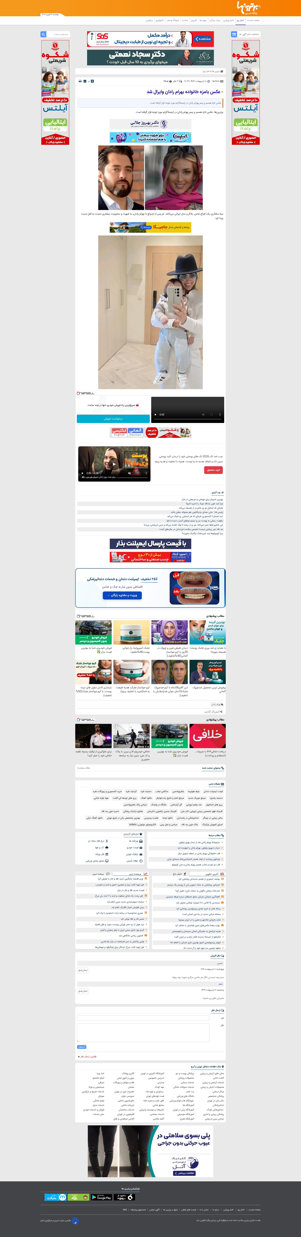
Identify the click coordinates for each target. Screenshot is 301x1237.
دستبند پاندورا (216, 798)
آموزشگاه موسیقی (185, 1114)
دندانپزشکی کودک (215, 1110)
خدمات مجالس (157, 1114)
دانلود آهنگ (146, 798)
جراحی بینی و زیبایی (214, 1119)
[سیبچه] (124, 1198)
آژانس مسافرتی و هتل (123, 1119)
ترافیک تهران (132, 854)
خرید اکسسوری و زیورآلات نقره (107, 791)
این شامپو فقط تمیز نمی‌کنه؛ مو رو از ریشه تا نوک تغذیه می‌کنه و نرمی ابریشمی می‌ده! (183, 525)
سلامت (185, 20)
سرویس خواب (127, 1096)
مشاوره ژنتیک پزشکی (133, 811)
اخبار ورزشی (228, 20)
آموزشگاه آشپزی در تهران (152, 1073)
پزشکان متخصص (216, 1096)
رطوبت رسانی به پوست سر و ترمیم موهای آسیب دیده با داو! (195, 521)
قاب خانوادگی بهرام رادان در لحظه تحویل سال (199, 853)
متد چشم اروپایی (194, 805)
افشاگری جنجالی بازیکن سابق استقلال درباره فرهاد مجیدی (193, 897)
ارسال (82, 1047)
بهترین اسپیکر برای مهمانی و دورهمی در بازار (202, 499)
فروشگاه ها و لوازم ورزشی (181, 1101)
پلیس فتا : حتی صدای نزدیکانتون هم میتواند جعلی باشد (197, 512)
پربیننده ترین (135, 873)
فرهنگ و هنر (173, 20)
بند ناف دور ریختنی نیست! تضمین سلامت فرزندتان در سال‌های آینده (191, 529)
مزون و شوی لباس (125, 1078)
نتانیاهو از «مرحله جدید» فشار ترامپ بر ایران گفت (197, 937)
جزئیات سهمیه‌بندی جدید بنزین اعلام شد (125, 902)
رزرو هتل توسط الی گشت (125, 798)
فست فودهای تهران (155, 1096)
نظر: (222, 1025)
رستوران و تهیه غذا (155, 1092)
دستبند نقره (146, 791)
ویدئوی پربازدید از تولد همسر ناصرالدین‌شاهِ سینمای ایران (193, 859)
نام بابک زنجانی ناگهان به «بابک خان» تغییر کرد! (197, 891)
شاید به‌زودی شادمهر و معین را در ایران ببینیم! (200, 920)
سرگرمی (149, 20)
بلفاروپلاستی (178, 791)
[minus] (85, 81)
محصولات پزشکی (186, 1078)
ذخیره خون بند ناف (110, 811)
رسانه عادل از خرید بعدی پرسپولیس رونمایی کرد (198, 908)
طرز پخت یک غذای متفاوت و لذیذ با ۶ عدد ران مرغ (119, 896)
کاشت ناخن (218, 1078)
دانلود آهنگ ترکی (94, 818)
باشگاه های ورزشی (185, 1096)
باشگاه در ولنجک (158, 805)
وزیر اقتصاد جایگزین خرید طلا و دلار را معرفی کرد (120, 879)
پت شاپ (190, 1092)
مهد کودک (159, 1087)
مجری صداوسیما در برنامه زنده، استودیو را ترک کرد (119, 913)
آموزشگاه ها (188, 1105)
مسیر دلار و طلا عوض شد (132, 919)
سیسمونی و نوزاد (96, 1087)
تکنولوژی (160, 20)
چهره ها (203, 20)
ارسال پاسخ (83, 970)
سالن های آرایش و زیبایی (212, 1073)
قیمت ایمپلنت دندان (213, 791)
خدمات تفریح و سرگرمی (93, 1092)
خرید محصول (213, 470)
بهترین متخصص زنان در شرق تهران (123, 818)
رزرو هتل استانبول (214, 805)
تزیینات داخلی (127, 1105)
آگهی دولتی (154, 1210)
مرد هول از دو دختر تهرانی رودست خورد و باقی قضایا (119, 925)
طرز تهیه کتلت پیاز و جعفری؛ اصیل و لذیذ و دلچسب (119, 885)
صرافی (101, 1083)
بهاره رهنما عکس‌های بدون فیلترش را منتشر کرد (197, 925)
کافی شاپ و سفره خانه (153, 1101)
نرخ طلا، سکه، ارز (96, 841)
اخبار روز (241, 20)
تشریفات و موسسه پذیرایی (151, 1110)
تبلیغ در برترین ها (170, 1210)
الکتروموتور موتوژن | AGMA (142, 825)
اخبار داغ (177, 874)
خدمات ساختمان (126, 1110)
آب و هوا (99, 848)
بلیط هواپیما (193, 791)
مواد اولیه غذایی (101, 798)
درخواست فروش (113, 419)
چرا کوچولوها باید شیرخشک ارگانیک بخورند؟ (202, 533)
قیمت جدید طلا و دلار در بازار (130, 890)
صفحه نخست (253, 20)
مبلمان (131, 1087)
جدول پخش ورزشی (95, 861)
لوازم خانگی (98, 1101)
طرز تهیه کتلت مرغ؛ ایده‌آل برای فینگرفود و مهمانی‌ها (119, 947)
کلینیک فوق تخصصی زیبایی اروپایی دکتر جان (202, 811)
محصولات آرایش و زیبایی (212, 1087)
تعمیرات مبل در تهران (124, 1092)
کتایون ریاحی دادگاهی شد (131, 936)
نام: (222, 1018)
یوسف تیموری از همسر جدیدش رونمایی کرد (199, 879)
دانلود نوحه (168, 818)
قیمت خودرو (132, 848)
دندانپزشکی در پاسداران (188, 818)
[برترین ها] (247, 8)
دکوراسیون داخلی (126, 1101)
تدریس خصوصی (156, 1078)
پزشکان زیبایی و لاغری (213, 1114)
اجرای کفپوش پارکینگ (212, 825)
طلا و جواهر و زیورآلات (123, 1083)
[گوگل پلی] (101, 1198)
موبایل (101, 1096)
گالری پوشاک (128, 1073)
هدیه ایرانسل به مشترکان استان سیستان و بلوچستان (196, 931)
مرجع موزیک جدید (197, 798)
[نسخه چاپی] (80, 81)
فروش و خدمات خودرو (93, 1110)
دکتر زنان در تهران (215, 1101)
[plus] (92, 81)
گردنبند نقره (131, 791)
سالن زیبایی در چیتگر (213, 818)
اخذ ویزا (100, 1073)
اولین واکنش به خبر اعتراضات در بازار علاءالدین (122, 942)
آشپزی (194, 20)
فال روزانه (99, 854)
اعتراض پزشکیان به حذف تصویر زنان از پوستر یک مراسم (193, 885)
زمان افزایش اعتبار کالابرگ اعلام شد (127, 907)
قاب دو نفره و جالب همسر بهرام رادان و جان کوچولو (196, 865)
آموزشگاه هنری (187, 1119)
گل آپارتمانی (176, 805)
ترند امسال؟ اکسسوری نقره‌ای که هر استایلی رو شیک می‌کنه (195, 516)
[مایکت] (55, 1198)
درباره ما (216, 1210)
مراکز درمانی (218, 1092)
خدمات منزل (98, 1105)
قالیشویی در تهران (125, 1114)
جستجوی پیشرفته (138, 1210)
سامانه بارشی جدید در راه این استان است (201, 914)
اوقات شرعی (132, 861)
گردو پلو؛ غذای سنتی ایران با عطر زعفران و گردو (122, 930)
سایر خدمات (98, 1114)
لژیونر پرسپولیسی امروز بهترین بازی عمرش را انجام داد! (195, 942)
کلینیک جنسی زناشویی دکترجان (162, 811)
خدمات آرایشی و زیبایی (213, 1083)
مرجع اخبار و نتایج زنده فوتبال (170, 798)
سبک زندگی (215, 20)
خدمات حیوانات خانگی (183, 1087)
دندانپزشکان (218, 1105)
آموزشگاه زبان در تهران (183, 1110)
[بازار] (78, 1198)
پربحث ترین (98, 873)
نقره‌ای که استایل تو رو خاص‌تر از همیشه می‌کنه (201, 508)
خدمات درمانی (187, 1083)
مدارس (160, 1083)
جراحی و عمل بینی (168, 825)
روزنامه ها (133, 841)
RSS (125, 1210)
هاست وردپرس (151, 818)
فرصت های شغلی (188, 1210)
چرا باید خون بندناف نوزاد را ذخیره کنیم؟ (204, 503)
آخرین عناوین (212, 874)
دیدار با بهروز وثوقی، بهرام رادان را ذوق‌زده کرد (199, 848)
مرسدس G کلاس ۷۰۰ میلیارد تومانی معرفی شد (198, 903)
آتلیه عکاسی (158, 1119)
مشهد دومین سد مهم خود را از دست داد (202, 948)
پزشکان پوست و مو (185, 1073)
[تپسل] (78, 393)
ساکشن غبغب (162, 791)
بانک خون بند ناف (190, 825)
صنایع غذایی (158, 1105)
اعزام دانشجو (98, 1078)
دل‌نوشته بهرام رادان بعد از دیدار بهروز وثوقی (199, 842)
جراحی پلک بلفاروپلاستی (135, 805)
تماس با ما (204, 1210)
